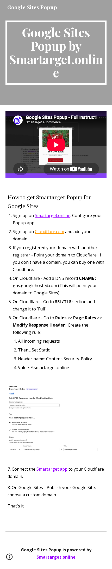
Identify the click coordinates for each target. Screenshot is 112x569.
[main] (56, 53)
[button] (9, 558)
